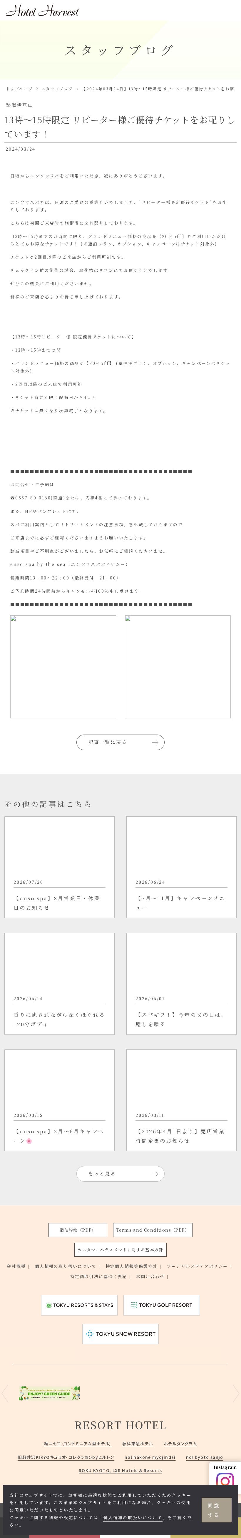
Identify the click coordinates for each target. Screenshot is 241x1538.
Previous (4, 1393)
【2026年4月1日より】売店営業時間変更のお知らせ (180, 1135)
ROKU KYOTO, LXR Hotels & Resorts (120, 1470)
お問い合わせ (150, 1276)
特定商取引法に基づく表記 (98, 1276)
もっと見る (102, 1173)
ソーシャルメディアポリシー (197, 1266)
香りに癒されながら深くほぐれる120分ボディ (59, 1019)
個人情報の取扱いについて (133, 1517)
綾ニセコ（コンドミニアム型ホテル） (78, 1443)
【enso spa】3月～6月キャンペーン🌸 (59, 1135)
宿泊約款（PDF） (78, 1230)
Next (236, 1393)
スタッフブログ (57, 89)
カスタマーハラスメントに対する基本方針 (120, 1250)
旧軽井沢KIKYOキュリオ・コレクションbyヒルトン (66, 1457)
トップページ (19, 89)
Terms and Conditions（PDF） (152, 1230)
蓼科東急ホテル (137, 1443)
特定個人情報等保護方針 (132, 1266)
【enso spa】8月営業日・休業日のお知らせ (57, 902)
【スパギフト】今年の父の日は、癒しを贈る (181, 1019)
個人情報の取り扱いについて (65, 1266)
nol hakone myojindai (150, 1457)
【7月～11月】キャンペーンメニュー (180, 902)
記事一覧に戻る (107, 742)
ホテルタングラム (180, 1443)
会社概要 (16, 1266)
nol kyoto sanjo (204, 1457)
